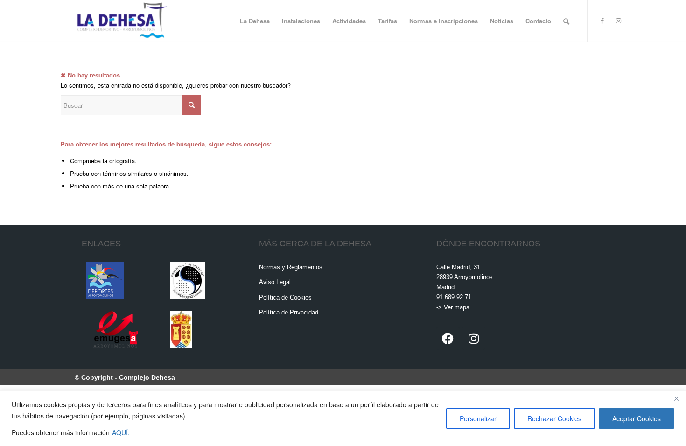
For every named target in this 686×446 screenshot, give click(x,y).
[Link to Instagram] (618, 21)
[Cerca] (676, 398)
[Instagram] (473, 338)
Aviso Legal (275, 282)
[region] (343, 418)
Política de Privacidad (288, 312)
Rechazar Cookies (554, 418)
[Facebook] (448, 338)
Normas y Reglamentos (290, 267)
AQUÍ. (121, 432)
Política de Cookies (285, 297)
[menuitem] (255, 21)
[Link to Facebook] (602, 21)
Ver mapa (456, 307)
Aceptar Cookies (636, 418)
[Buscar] (566, 21)
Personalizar (478, 418)
